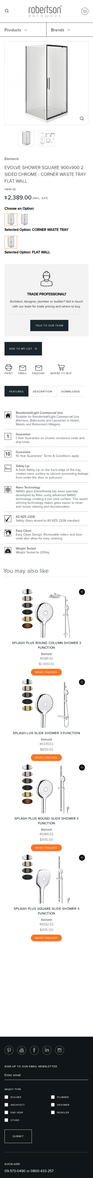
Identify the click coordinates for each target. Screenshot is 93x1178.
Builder (14, 1097)
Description (42, 391)
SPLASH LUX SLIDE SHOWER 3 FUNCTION (46, 733)
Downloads (70, 391)
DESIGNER (62, 1104)
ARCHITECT (16, 1104)
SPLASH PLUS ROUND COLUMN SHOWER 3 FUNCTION (46, 645)
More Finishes (46, 672)
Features (16, 391)
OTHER (13, 1120)
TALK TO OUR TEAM (49, 325)
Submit (18, 1136)
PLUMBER (62, 1097)
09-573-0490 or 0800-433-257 (29, 1170)
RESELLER (62, 1112)
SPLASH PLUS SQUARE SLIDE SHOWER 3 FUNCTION (46, 911)
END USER (15, 1112)
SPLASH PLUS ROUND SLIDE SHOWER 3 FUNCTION (46, 820)
